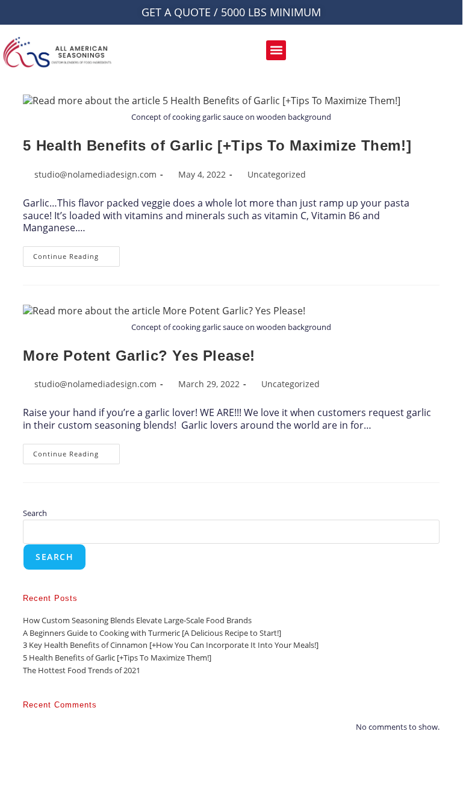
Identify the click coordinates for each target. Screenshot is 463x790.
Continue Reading (76, 253)
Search (35, 513)
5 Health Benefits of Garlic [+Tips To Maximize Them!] (217, 145)
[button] (276, 50)
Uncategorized (276, 174)
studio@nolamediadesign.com (95, 174)
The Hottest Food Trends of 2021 (81, 670)
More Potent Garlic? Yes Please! (139, 355)
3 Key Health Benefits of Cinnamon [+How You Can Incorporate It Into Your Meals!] (171, 644)
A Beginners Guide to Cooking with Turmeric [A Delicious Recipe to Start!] (152, 632)
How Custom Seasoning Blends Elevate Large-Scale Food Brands (137, 620)
